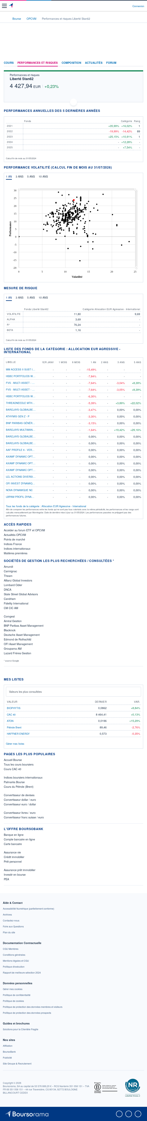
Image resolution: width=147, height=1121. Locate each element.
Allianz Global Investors (18, 580)
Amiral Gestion (13, 621)
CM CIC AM (11, 608)
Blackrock (10, 630)
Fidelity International (16, 603)
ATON (10, 721)
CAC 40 (11, 714)
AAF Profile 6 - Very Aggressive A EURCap (35, 450)
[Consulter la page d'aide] (128, 6)
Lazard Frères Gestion (17, 653)
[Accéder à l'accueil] (5, 18)
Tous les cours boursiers (18, 764)
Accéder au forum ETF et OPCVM (24, 530)
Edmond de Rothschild (17, 639)
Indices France (13, 544)
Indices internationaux (17, 548)
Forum (111, 63)
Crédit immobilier (14, 857)
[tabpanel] (73, 232)
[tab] (9, 177)
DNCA (7, 589)
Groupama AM (13, 648)
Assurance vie (12, 852)
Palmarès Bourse (14, 782)
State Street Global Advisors (21, 594)
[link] (28, 908)
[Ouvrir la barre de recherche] (122, 6)
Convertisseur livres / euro (20, 813)
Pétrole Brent (14, 727)
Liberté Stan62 (21, 78)
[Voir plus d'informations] (102, 110)
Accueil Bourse (13, 760)
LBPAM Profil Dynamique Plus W (28, 497)
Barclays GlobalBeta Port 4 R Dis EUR (32, 443)
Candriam (10, 599)
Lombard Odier (13, 585)
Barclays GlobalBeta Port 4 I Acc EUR (32, 436)
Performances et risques (37, 63)
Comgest (9, 616)
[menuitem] (77, 189)
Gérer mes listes (15, 743)
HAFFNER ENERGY (18, 733)
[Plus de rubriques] (140, 63)
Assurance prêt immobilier (19, 870)
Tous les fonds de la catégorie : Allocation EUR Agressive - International (46, 506)
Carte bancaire (13, 844)
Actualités (93, 63)
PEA (6, 879)
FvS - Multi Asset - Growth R (26, 383)
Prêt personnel (13, 861)
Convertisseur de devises (19, 795)
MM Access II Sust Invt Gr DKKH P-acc (32, 369)
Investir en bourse (15, 874)
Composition (71, 63)
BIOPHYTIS (13, 708)
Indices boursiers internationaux (23, 777)
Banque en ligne (14, 835)
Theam (8, 576)
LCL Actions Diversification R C (27, 476)
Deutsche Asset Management (22, 635)
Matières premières (15, 553)
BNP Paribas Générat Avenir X (27, 423)
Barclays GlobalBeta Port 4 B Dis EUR (32, 409)
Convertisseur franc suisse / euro (24, 817)
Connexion (138, 6)
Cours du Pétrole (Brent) (18, 787)
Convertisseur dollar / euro (20, 800)
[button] (4, 6)
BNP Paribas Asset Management (23, 625)
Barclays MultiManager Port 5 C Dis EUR (34, 430)
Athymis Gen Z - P (17, 416)
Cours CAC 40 (12, 769)
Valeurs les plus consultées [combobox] (25, 692)
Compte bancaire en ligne (19, 839)
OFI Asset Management (18, 644)
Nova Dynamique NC (19, 490)
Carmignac (10, 571)
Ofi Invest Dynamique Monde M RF (29, 483)
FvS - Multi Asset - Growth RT (26, 389)
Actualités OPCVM (15, 535)
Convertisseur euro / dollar (20, 804)
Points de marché (14, 539)
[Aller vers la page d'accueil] (11, 6)
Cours (9, 63)
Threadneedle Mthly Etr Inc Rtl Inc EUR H (35, 403)
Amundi (8, 566)
